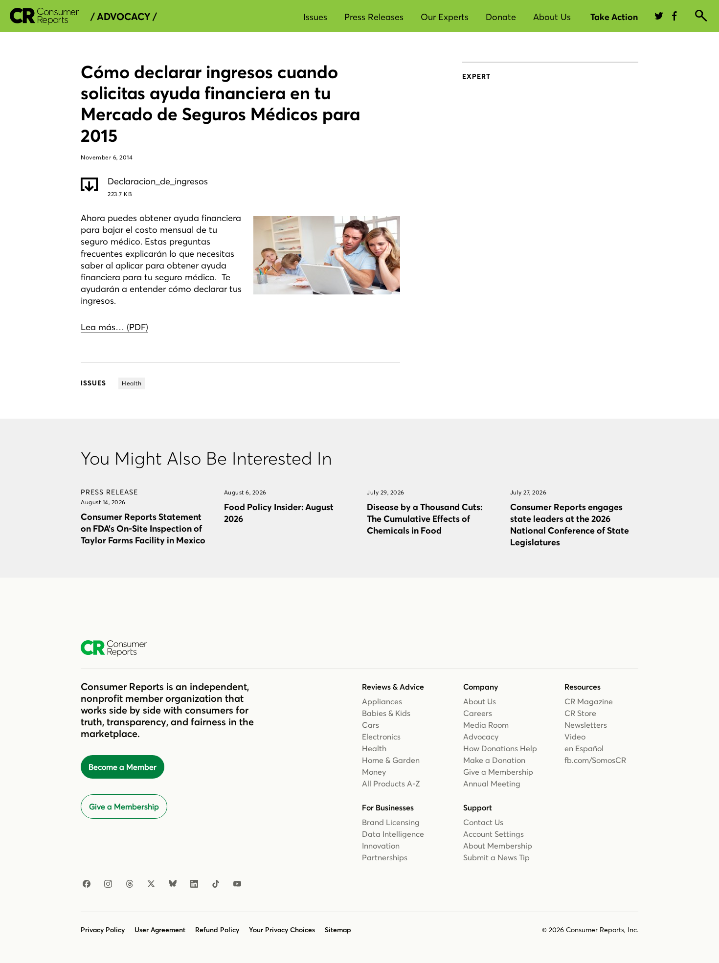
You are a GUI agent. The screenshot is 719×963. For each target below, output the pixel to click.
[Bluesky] (173, 884)
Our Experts (445, 16)
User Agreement (160, 929)
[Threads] (129, 884)
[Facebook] (86, 884)
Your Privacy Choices (282, 929)
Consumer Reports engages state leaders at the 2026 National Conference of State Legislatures (569, 524)
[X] (151, 884)
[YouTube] (237, 884)
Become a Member (123, 767)
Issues (315, 16)
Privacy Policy (103, 929)
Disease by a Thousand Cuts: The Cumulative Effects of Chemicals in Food (424, 518)
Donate (501, 16)
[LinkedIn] (194, 884)
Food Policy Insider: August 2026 (279, 512)
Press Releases (374, 16)
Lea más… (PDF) (114, 327)
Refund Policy (217, 929)
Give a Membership (124, 806)
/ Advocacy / (123, 16)
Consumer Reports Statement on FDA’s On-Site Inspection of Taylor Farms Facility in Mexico (143, 528)
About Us (552, 16)
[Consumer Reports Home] (119, 648)
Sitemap (338, 929)
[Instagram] (108, 884)
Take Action (614, 16)
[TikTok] (216, 884)
